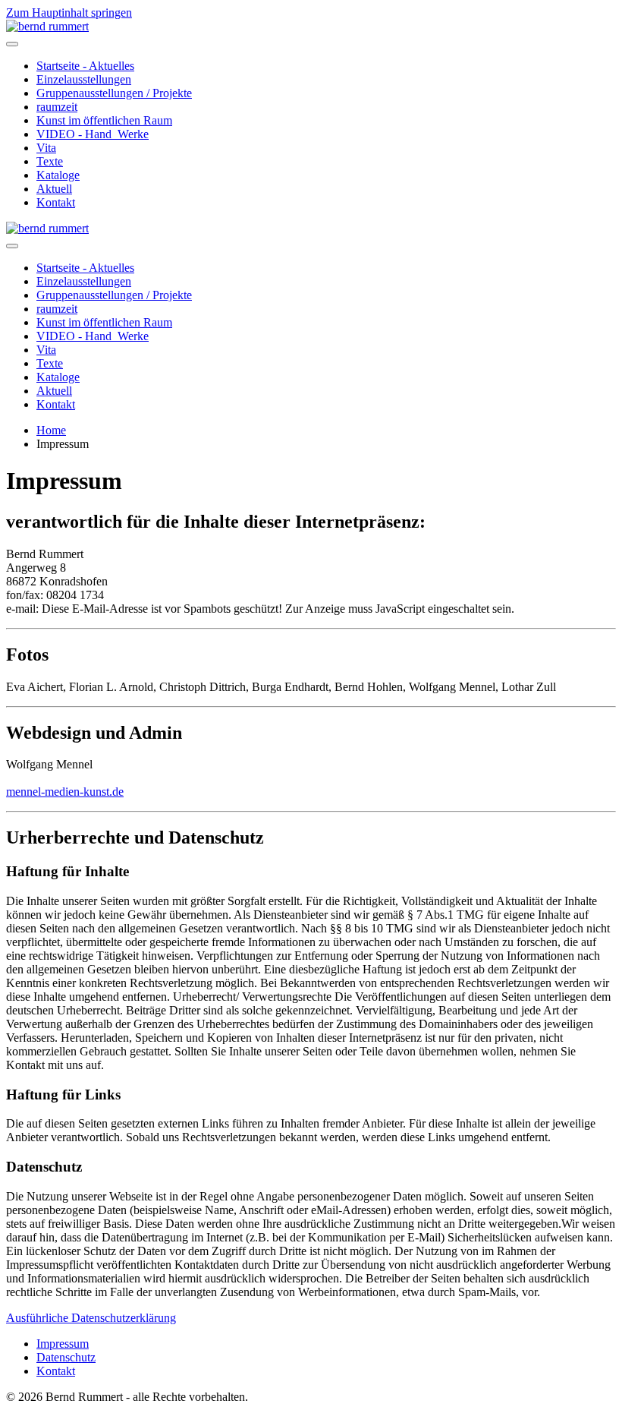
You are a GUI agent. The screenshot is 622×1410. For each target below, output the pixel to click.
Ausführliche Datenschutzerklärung (91, 1317)
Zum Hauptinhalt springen (69, 12)
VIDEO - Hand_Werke (92, 134)
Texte (49, 161)
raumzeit (56, 106)
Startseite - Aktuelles (85, 65)
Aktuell (54, 188)
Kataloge (58, 175)
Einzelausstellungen (83, 79)
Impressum (62, 1343)
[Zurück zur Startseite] (47, 26)
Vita (46, 147)
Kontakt (55, 202)
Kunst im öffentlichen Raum (104, 120)
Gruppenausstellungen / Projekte (114, 93)
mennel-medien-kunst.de (65, 791)
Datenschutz (66, 1357)
